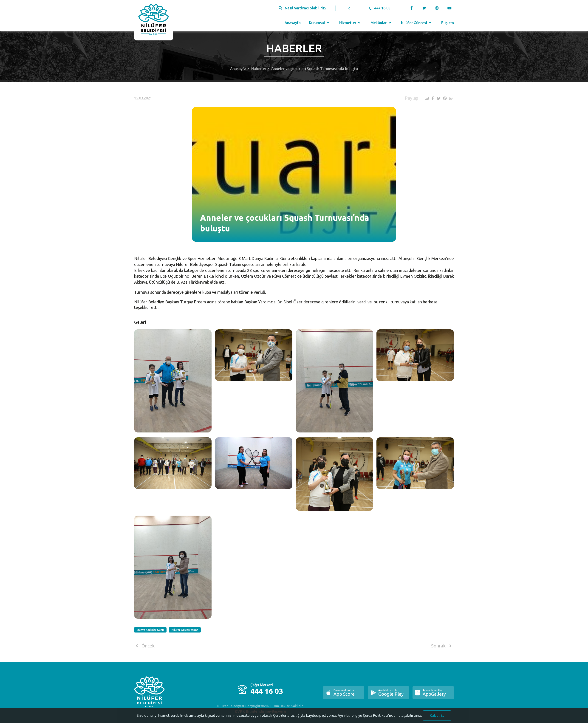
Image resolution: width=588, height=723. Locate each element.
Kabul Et (437, 715)
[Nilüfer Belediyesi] (153, 20)
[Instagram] (437, 8)
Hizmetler (348, 23)
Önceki (147, 645)
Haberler (258, 69)
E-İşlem (447, 23)
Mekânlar (378, 23)
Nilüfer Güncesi (414, 23)
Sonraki (439, 645)
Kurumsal (317, 23)
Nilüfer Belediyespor (185, 629)
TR (347, 8)
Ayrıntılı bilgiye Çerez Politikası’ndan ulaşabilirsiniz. (380, 715)
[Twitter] (424, 8)
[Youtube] (450, 8)
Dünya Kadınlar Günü (150, 629)
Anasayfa (293, 23)
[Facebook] (412, 8)
